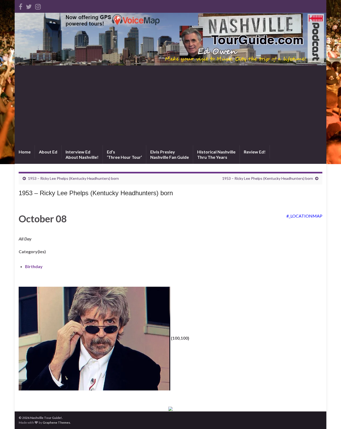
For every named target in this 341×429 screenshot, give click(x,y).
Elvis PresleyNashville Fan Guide (169, 154)
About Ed (48, 151)
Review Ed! (255, 151)
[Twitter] (29, 6)
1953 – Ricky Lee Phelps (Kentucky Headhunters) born (73, 178)
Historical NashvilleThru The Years (216, 154)
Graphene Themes (56, 422)
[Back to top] (329, 417)
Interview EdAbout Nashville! (82, 154)
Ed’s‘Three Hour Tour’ (124, 154)
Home (25, 151)
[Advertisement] (170, 105)
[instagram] (38, 6)
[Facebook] (20, 6)
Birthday (34, 266)
